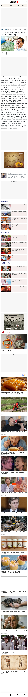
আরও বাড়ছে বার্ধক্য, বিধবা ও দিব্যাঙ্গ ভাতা (18, 280)
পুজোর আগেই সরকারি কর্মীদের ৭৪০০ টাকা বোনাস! (19, 274)
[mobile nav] (3, 695)
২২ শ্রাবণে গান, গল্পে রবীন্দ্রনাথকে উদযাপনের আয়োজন (18, 249)
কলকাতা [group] (6, 5)
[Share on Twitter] (9, 55)
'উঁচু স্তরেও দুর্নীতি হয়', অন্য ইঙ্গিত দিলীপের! (18, 225)
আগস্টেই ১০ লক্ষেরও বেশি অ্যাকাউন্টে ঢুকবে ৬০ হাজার (19, 236)
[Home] (14, 2)
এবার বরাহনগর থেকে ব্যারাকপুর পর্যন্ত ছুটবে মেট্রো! (19, 212)
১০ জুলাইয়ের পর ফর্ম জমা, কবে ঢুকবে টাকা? (19, 267)
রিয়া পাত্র (3, 53)
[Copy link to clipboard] (13, 55)
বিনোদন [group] (23, 5)
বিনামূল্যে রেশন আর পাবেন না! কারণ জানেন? (19, 256)
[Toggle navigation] (1, 2)
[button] (26, 2)
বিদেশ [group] (19, 5)
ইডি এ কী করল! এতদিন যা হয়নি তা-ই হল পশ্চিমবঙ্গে (19, 243)
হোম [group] (2, 5)
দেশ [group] (15, 5)
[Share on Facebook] (6, 55)
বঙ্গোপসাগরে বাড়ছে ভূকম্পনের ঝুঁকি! (19, 205)
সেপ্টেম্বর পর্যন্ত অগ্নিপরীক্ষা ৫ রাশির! (18, 287)
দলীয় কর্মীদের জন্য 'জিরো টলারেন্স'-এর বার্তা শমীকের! (19, 219)
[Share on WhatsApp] (11, 55)
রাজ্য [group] (11, 5)
